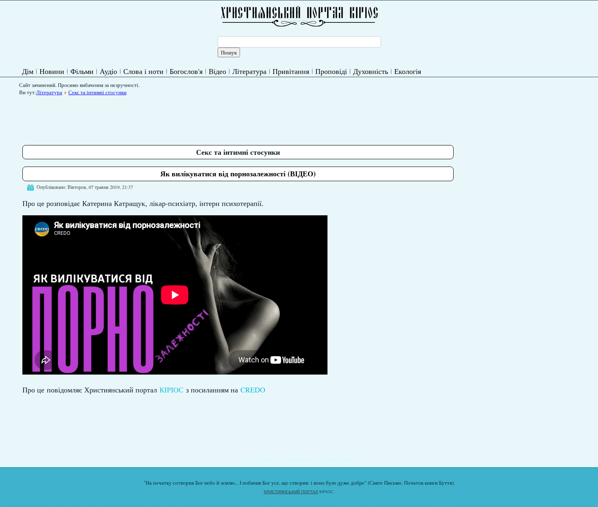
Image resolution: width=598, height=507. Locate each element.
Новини (51, 71)
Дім (27, 71)
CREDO (252, 389)
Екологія (407, 71)
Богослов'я (186, 71)
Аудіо (108, 71)
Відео (217, 71)
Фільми (82, 71)
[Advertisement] (170, 117)
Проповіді (331, 71)
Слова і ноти (143, 71)
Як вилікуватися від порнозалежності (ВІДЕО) (238, 173)
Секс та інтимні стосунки (97, 92)
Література (249, 71)
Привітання (291, 71)
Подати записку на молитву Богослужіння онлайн (299, 459)
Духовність (370, 71)
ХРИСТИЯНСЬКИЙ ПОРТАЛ (291, 492)
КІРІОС (171, 389)
